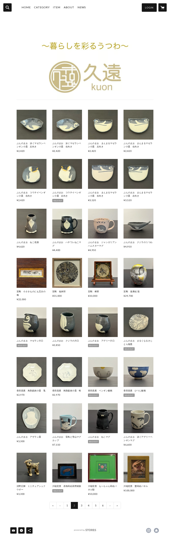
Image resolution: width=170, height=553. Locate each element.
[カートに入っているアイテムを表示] (162, 7)
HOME (26, 7)
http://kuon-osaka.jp (156, 530)
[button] (149, 7)
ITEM (56, 7)
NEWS (82, 7)
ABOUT (69, 7)
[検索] (7, 7)
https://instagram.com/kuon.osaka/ (148, 530)
